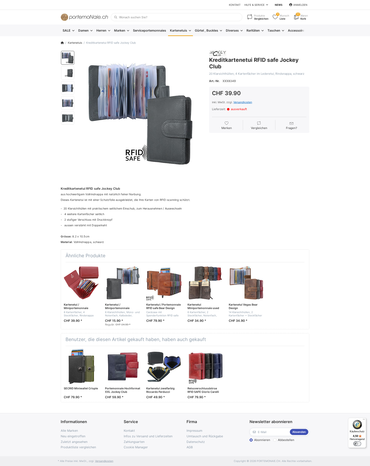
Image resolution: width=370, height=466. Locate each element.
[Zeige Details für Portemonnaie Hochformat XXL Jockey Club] (122, 366)
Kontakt (234, 4)
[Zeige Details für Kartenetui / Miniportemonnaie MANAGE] (81, 282)
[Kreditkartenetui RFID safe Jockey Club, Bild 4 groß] (67, 103)
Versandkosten (242, 102)
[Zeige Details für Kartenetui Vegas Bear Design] (246, 282)
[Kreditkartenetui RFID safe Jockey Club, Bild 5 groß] (67, 118)
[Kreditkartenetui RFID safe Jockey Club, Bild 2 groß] (67, 73)
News (278, 4)
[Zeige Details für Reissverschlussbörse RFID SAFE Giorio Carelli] (205, 366)
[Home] (62, 43)
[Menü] (364, 420)
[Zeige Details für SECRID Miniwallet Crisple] (81, 366)
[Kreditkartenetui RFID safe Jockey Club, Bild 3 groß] (67, 88)
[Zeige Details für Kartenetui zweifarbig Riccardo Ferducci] (164, 366)
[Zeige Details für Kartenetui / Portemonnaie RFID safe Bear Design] (164, 282)
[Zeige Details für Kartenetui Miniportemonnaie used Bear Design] (205, 282)
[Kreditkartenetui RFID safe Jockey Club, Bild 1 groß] (67, 58)
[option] (140, 113)
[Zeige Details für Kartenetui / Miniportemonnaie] (122, 282)
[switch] (357, 443)
